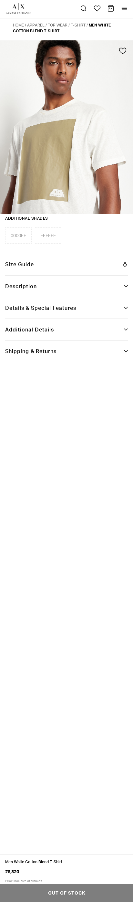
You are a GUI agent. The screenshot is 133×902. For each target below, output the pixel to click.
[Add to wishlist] (122, 52)
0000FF (18, 235)
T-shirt (78, 25)
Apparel (36, 25)
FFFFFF (48, 235)
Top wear (57, 25)
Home (18, 25)
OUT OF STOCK (66, 893)
